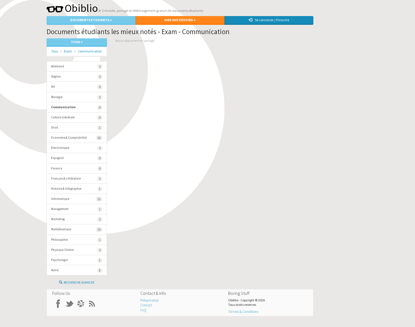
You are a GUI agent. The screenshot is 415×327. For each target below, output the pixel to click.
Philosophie (76, 240)
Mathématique (76, 229)
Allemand (76, 66)
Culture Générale (76, 117)
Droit (76, 127)
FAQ (143, 310)
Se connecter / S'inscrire (272, 20)
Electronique (76, 148)
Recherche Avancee (79, 282)
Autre (76, 270)
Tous (54, 51)
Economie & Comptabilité (76, 138)
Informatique (76, 199)
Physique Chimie (76, 250)
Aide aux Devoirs (178, 20)
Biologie (76, 97)
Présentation (149, 300)
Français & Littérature (76, 178)
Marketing (76, 219)
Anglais (76, 76)
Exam (68, 51)
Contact (146, 305)
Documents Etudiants (90, 20)
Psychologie (76, 260)
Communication (90, 51)
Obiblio (81, 8)
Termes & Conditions (243, 311)
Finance (76, 168)
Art (76, 87)
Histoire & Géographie (76, 189)
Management (76, 209)
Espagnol (76, 158)
